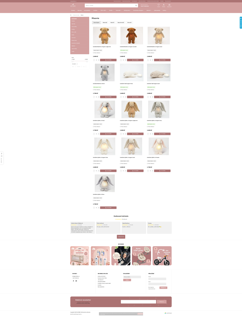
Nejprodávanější (121, 22)
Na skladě (74, 64)
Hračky (73, 35)
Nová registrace (151, 287)
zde (104, 314)
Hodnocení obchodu (117, 1)
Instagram (76, 281)
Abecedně (129, 22)
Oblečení (73, 46)
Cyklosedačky (74, 48)
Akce (73, 66)
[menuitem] (73, 10)
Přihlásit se (163, 287)
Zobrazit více (121, 236)
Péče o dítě (74, 32)
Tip (84, 66)
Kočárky (73, 29)
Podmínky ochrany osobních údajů (153, 1)
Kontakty (161, 1)
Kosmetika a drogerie (76, 43)
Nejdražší (112, 22)
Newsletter (1, 160)
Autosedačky (74, 26)
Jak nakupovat (134, 1)
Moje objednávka (168, 1)
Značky (73, 51)
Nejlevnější (105, 22)
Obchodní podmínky (142, 1)
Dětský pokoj (74, 40)
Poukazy (73, 21)
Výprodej (73, 23)
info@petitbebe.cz (76, 276)
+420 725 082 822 (75, 278)
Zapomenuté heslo (151, 288)
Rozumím (140, 313)
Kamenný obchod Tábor (126, 1)
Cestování (73, 37)
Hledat (136, 5)
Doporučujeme (96, 22)
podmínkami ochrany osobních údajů (83, 303)
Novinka (79, 66)
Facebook (73, 281)
